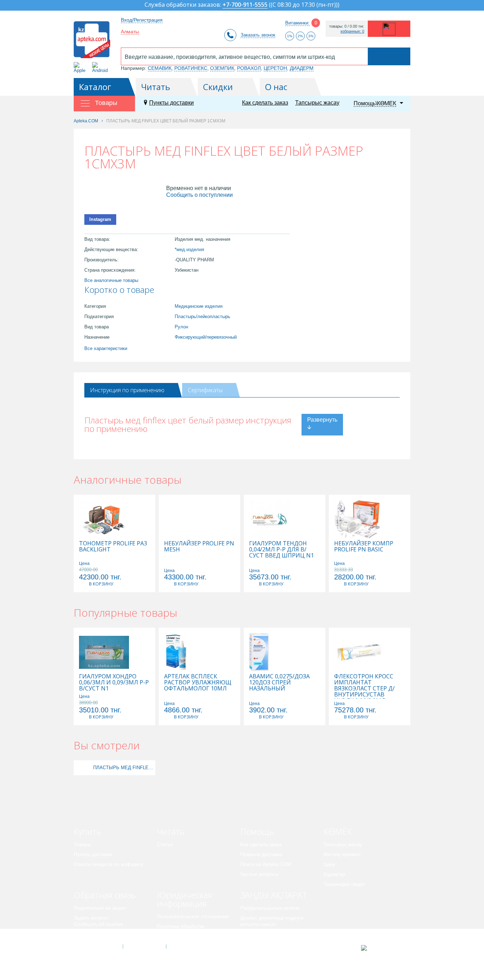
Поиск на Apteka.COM (265, 864)
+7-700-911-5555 (245, 5)
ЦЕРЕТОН (275, 68)
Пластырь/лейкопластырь (202, 316)
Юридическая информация (184, 899)
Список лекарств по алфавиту (108, 864)
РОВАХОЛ (249, 68)
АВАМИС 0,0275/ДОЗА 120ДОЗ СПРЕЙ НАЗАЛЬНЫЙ (279, 682)
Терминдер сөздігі (344, 884)
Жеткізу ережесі (341, 854)
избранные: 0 (352, 31)
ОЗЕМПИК (222, 68)
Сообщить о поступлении (199, 195)
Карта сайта (187, 946)
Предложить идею (95, 934)
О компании (144, 946)
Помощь (257, 831)
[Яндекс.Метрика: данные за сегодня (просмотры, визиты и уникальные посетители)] (381, 948)
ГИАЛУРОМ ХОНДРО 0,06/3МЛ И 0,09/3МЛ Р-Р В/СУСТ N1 (114, 682)
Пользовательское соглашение (193, 916)
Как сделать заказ (265, 103)
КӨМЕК (337, 831)
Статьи (165, 844)
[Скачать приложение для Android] (101, 67)
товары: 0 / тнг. (346, 26)
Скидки (218, 87)
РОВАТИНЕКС (190, 68)
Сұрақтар (334, 874)
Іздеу (329, 864)
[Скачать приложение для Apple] (81, 67)
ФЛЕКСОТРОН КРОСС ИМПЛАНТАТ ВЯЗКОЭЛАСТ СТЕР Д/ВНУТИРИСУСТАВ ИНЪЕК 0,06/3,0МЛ (364, 688)
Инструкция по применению (127, 390)
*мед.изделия (189, 249)
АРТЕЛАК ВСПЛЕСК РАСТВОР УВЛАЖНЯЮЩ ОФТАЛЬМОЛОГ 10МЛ (197, 682)
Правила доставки (261, 854)
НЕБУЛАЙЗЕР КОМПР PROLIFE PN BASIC (363, 546)
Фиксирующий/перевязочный (206, 337)
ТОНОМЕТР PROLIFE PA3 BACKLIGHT (113, 546)
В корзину (101, 584)
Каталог (95, 87)
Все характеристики (105, 348)
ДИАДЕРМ (302, 68)
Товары (82, 844)
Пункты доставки (171, 103)
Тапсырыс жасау (317, 103)
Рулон (181, 326)
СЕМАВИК (159, 68)
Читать (155, 87)
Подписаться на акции (100, 908)
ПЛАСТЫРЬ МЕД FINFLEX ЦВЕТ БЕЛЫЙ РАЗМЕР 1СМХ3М (123, 767)
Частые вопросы (259, 874)
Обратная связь (105, 895)
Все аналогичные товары (111, 280)
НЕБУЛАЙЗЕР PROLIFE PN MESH (199, 546)
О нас (276, 87)
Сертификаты (205, 390)
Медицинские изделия (199, 306)
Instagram (100, 219)
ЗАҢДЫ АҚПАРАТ (273, 895)
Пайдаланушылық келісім (269, 908)
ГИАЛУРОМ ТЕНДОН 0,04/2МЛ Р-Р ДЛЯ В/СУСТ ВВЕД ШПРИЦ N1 (281, 549)
